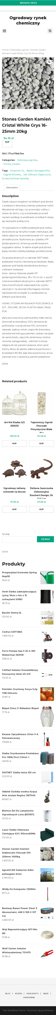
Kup (7, 142)
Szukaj (5, 534)
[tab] (12, 187)
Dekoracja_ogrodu (19, 50)
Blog (7, 994)
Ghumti (30, 1010)
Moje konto (32, 994)
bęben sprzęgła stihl (38, 170)
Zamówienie (29, 997)
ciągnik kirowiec (12, 174)
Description (12, 187)
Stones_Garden (11, 164)
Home (5, 50)
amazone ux (17, 170)
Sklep (46, 994)
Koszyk (18, 994)
